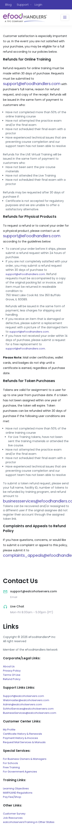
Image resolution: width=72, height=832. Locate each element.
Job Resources (13, 818)
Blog (8, 4)
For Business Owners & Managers (24, 759)
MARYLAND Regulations (17, 793)
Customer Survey (14, 814)
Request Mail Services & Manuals (24, 742)
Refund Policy (11, 679)
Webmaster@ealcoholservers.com (26, 700)
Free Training (11, 767)
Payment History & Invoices (20, 738)
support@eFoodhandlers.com (31, 83)
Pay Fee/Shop (12, 797)
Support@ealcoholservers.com (23, 696)
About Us (9, 666)
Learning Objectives (16, 788)
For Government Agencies (20, 771)
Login (38, 4)
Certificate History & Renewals (22, 734)
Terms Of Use (11, 675)
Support (23, 4)
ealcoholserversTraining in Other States (28, 822)
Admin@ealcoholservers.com (22, 704)
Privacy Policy (12, 671)
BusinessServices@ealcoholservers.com (29, 713)
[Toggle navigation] (65, 17)
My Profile (9, 729)
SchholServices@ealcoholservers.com (28, 709)
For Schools (10, 763)
